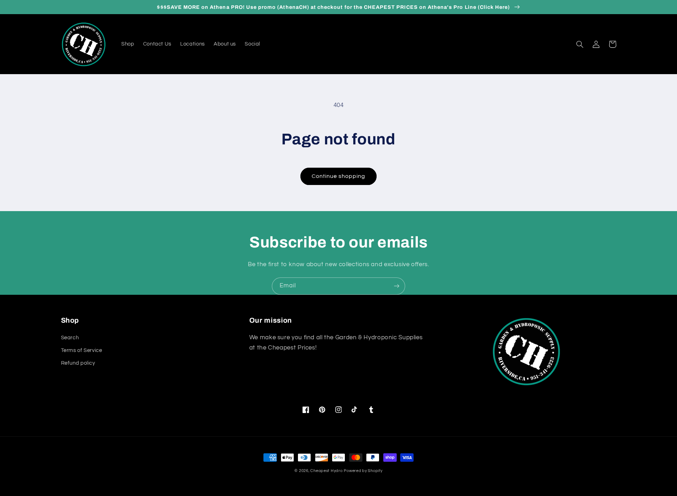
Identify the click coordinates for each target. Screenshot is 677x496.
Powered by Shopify (363, 471)
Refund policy (78, 363)
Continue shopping (339, 176)
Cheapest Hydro (326, 471)
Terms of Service (81, 350)
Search (70, 337)
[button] (580, 44)
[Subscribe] (397, 286)
